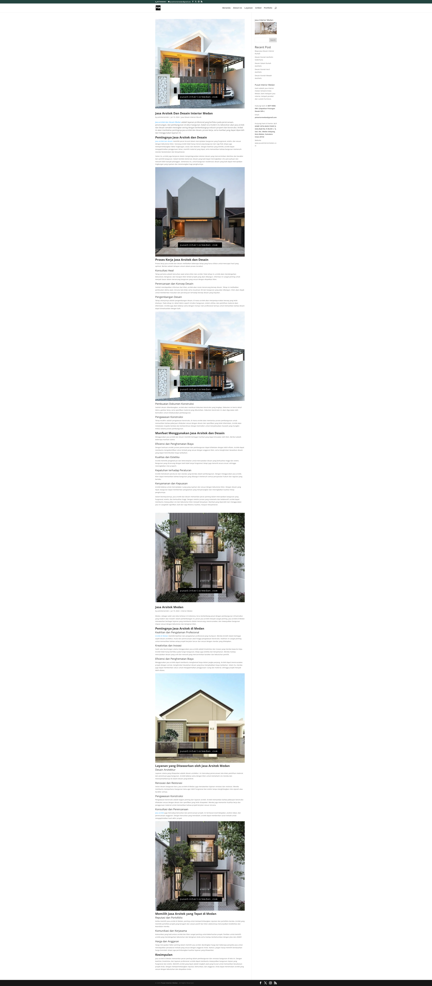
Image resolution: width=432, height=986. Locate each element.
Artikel (258, 8)
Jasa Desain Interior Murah (191, 117)
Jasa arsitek (159, 813)
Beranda (226, 8)
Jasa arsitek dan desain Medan (168, 122)
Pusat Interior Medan (169, 983)
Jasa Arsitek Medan (169, 607)
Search (273, 40)
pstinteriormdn (163, 117)
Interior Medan (186, 611)
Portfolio (268, 8)
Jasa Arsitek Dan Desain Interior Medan (184, 113)
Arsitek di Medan (161, 636)
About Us (237, 8)
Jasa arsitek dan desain (164, 141)
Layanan (248, 8)
